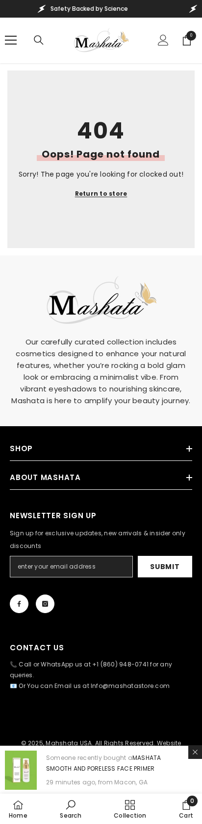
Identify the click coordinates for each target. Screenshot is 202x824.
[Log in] (163, 40)
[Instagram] (45, 604)
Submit (164, 567)
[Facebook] (19, 604)
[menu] (11, 40)
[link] (70, 809)
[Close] (195, 752)
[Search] (39, 40)
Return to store (101, 193)
